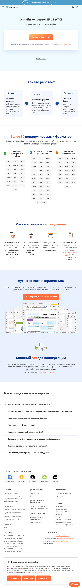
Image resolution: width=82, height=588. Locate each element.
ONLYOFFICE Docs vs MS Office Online (15, 536)
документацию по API (48, 372)
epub (34, 170)
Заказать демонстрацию (63, 522)
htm (34, 174)
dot (41, 166)
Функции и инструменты (37, 506)
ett (22, 161)
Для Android (44, 481)
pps (60, 170)
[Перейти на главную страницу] (12, 7)
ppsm (66, 170)
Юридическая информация (64, 525)
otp (73, 162)
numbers (15, 165)
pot (60, 166)
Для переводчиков (35, 520)
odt (34, 182)
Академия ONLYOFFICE (63, 512)
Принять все (43, 578)
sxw (48, 194)
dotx (47, 162)
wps (41, 198)
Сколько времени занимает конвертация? (27, 446)
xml (15, 181)
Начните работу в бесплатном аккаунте (41, 297)
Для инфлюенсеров (36, 522)
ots (9, 169)
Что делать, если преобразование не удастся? (29, 453)
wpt (48, 198)
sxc (15, 169)
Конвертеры (8, 506)
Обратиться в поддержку (63, 519)
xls (8, 173)
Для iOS (55, 481)
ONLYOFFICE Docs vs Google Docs (14, 538)
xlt (15, 177)
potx (73, 166)
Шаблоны (8, 490)
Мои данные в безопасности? (21, 425)
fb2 (41, 170)
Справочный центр (62, 509)
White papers (59, 517)
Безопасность (61, 490)
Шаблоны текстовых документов (14, 496)
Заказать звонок (48, 544)
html (41, 174)
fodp (73, 158)
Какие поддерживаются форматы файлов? (28, 418)
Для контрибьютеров (36, 517)
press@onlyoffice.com (61, 541)
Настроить (28, 578)
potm (66, 166)
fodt (47, 170)
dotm (41, 162)
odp (67, 162)
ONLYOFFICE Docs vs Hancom (13, 551)
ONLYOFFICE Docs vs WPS (12, 546)
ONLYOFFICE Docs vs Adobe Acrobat (15, 549)
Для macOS (32, 481)
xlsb (15, 173)
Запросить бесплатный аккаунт (39, 509)
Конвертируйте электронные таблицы (13, 513)
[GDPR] (62, 497)
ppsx (73, 170)
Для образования (36, 490)
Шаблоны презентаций (11, 501)
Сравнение (8, 532)
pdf (41, 186)
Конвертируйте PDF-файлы (12, 519)
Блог (5, 527)
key (60, 162)
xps (44, 202)
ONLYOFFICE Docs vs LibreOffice (13, 544)
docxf (34, 166)
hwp (41, 178)
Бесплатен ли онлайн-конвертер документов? (29, 404)
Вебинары (59, 514)
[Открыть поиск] (73, 7)
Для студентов (34, 493)
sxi (60, 178)
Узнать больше (41, 59)
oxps (47, 182)
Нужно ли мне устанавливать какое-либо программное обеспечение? (40, 411)
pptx (73, 174)
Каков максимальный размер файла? (25, 432)
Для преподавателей (36, 496)
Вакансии (33, 525)
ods (22, 165)
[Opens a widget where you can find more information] (74, 584)
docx (34, 162)
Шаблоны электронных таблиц (13, 498)
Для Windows (10, 481)
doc (41, 158)
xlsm (22, 173)
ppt (60, 174)
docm (47, 158)
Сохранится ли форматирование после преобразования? (34, 439)
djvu (34, 158)
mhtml (34, 178)
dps (60, 158)
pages (34, 186)
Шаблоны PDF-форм (10, 493)
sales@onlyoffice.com (62, 536)
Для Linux (21, 481)
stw (41, 194)
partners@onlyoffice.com (66, 538)
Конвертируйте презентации (13, 516)
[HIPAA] (57, 497)
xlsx (8, 177)
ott (41, 182)
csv (8, 161)
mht (48, 174)
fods (8, 165)
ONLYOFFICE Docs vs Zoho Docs (13, 541)
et (15, 161)
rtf (34, 194)
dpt (67, 158)
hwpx (47, 178)
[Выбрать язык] (78, 7)
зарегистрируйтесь (64, 44)
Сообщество (59, 506)
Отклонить (14, 578)
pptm (66, 174)
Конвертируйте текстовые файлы (14, 509)
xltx (8, 181)
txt (34, 198)
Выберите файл (38, 37)
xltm (22, 177)
